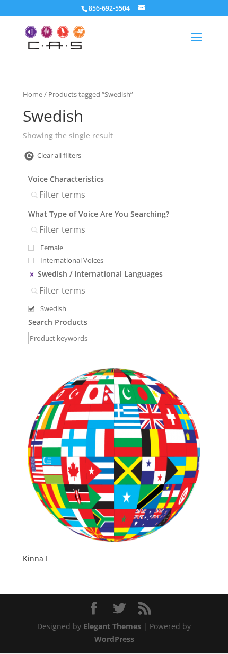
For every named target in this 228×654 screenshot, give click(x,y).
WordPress (114, 639)
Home (32, 94)
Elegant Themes (112, 626)
